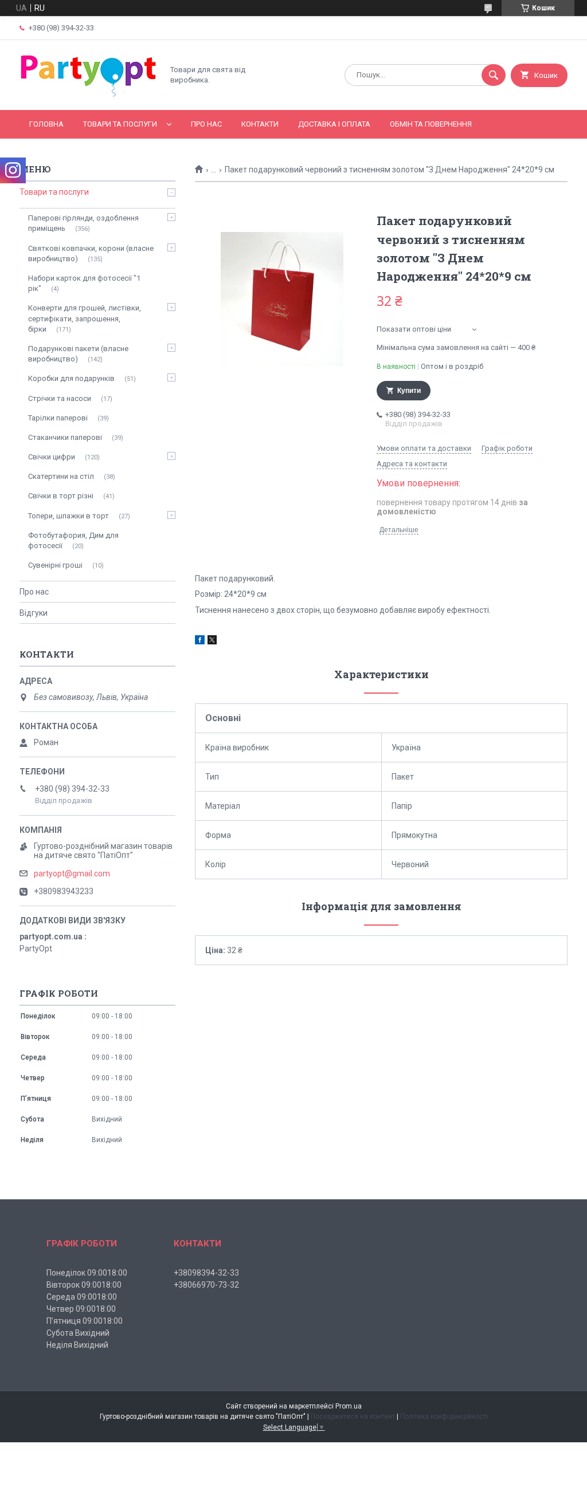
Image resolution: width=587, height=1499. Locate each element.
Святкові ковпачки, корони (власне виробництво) (91, 253)
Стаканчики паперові (65, 437)
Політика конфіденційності (444, 1417)
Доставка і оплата (334, 124)
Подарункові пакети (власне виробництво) (78, 353)
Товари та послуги (120, 124)
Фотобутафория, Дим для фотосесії (73, 540)
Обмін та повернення (431, 124)
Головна (46, 124)
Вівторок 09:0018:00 (84, 1284)
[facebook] (200, 641)
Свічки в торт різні (60, 495)
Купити (409, 391)
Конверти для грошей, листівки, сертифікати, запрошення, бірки (84, 318)
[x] (212, 641)
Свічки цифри (51, 457)
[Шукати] (494, 75)
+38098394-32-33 (206, 1272)
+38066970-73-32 (206, 1284)
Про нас (206, 124)
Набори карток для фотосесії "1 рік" (84, 283)
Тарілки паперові (58, 418)
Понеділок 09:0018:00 (86, 1272)
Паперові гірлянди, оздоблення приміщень (83, 223)
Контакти (260, 124)
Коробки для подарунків (71, 378)
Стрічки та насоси (59, 398)
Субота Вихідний (77, 1332)
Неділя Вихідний (77, 1345)
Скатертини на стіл (61, 476)
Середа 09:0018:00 (81, 1296)
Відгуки (33, 612)
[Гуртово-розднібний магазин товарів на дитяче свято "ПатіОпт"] (88, 95)
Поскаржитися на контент (353, 1417)
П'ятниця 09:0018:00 (84, 1320)
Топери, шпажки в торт (68, 516)
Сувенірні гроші (55, 565)
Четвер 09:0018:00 (81, 1308)
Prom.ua (348, 1406)
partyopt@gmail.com (72, 873)
